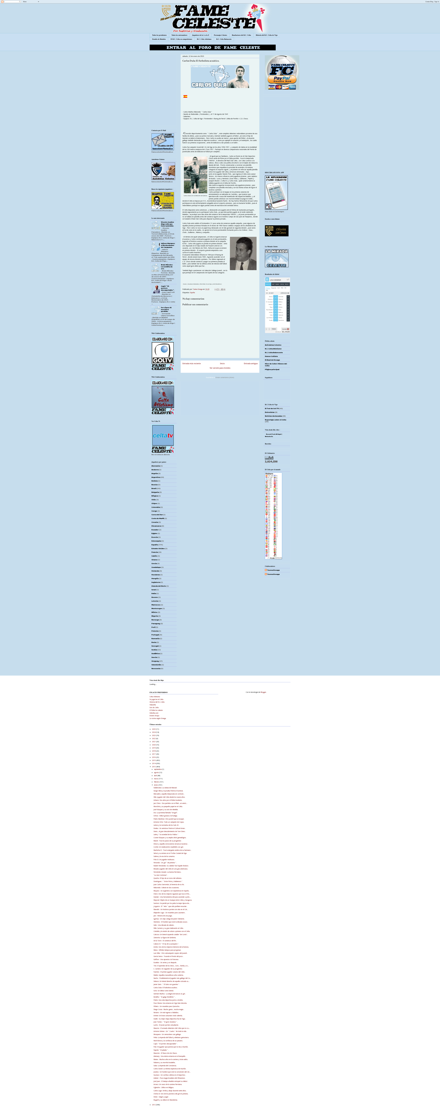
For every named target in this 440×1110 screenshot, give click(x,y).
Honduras (155, 574)
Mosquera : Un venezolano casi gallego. (167, 1034)
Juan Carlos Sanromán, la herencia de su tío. (169, 884)
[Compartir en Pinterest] (224, 289)
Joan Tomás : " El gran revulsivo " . (166, 1022)
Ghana (154, 559)
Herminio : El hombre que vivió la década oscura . (171, 922)
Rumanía (155, 638)
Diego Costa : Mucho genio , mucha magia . (169, 1009)
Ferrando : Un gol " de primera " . (165, 863)
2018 (154, 751)
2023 (154, 735)
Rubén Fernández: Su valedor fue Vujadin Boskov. (171, 866)
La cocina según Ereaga (158, 718)
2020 (154, 745)
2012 (154, 1105)
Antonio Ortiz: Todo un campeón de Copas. (169, 822)
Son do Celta (154, 707)
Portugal (155, 634)
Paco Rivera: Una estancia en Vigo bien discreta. (170, 1003)
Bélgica (154, 496)
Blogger (263, 692)
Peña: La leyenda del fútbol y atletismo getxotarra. (171, 1037)
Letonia (154, 601)
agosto (156, 772)
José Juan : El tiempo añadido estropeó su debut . (171, 1081)
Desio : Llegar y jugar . (161, 1097)
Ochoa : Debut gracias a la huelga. (165, 816)
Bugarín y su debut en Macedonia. (166, 1100)
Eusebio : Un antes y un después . (165, 962)
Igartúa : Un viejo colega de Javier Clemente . (169, 919)
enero (156, 785)
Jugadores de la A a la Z (200, 35)
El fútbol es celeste (156, 710)
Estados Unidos (158, 548)
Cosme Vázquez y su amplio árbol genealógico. (170, 838)
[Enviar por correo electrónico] (215, 289)
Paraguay (155, 623)
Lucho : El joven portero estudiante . (166, 1025)
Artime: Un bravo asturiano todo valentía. (168, 1016)
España (192, 292)
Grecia (154, 563)
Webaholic (269, 436)
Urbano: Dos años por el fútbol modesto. (168, 800)
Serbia (154, 649)
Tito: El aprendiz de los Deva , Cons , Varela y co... (171, 966)
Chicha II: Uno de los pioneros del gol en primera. (171, 1094)
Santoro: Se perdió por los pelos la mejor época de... (172, 903)
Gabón (154, 556)
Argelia (154, 473)
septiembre (158, 769)
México (154, 612)
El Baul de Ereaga (272, 360)
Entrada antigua (251, 363)
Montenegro (156, 608)
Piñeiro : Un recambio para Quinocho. (167, 1006)
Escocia (154, 537)
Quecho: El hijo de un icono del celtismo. (168, 878)
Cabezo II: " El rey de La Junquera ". (166, 944)
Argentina (155, 477)
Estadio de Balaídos (159, 39)
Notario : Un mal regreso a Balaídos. (166, 1012)
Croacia (154, 522)
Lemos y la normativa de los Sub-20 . (166, 825)
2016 (154, 757)
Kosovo (154, 597)
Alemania (155, 466)
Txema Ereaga (198, 289)
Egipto (154, 533)
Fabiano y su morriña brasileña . (165, 1062)
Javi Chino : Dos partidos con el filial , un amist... (170, 803)
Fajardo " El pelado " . (161, 1050)
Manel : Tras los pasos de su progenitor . (168, 841)
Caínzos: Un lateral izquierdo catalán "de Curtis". (171, 934)
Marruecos (155, 605)
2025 (154, 729)
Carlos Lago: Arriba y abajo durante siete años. (170, 1091)
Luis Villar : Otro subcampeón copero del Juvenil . (171, 953)
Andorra (155, 469)
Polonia (154, 631)
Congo (154, 511)
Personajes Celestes (220, 35)
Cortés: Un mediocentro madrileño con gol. (169, 847)
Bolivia (154, 481)
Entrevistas (269, 412)
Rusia (153, 642)
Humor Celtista (271, 356)
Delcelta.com (154, 713)
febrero (157, 782)
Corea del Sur (157, 514)
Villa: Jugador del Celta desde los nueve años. (169, 797)
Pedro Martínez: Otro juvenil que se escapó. (169, 819)
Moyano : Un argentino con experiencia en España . (172, 891)
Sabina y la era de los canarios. (164, 856)
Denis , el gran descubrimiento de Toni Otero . (170, 831)
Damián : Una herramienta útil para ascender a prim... (172, 897)
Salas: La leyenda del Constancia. (165, 1066)
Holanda (155, 571)
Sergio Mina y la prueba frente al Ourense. (168, 791)
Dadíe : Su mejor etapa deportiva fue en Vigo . (170, 1019)
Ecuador (154, 529)
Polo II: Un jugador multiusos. (164, 859)
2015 (154, 760)
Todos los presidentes (159, 35)
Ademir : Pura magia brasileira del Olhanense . (170, 1078)
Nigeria (154, 616)
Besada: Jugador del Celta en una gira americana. (171, 869)
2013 (154, 767)
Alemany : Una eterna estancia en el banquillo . (170, 1056)
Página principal (272, 369)
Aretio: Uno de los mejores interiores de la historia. (171, 947)
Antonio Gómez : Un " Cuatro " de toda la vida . (170, 1031)
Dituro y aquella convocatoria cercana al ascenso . (171, 844)
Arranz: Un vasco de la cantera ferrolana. (168, 1084)
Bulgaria (155, 492)
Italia (153, 593)
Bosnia (154, 484)
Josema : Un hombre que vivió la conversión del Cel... (172, 1072)
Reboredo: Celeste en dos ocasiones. (166, 888)
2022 (154, 738)
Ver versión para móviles (220, 368)
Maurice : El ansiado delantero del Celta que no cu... (172, 1028)
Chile (153, 499)
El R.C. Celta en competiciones (181, 39)
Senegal (155, 646)
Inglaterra (155, 582)
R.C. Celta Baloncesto (223, 39)
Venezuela (155, 668)
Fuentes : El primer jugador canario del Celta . (169, 972)
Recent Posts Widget (274, 434)
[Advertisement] (220, 398)
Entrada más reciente (191, 363)
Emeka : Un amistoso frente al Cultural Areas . (170, 828)
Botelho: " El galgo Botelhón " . (165, 997)
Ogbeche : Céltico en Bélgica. (164, 1087)
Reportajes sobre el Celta (275, 420)
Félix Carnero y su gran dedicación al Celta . (169, 928)
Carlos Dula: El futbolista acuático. (165, 987)
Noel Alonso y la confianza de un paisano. (168, 1041)
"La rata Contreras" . (161, 875)
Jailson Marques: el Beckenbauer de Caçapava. (168, 245)
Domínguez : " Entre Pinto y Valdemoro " (168, 881)
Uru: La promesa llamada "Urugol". (166, 813)
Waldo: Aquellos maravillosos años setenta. (169, 975)
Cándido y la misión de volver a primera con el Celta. (172, 931)
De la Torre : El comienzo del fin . (165, 941)
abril (155, 775)
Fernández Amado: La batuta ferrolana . (168, 872)
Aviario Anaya (154, 716)
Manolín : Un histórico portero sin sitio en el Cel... (171, 909)
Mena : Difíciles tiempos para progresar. (167, 950)
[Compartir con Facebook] (222, 289)
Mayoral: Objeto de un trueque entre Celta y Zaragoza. (173, 900)
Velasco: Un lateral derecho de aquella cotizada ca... (172, 981)
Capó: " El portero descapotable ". (165, 1044)
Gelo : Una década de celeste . (164, 925)
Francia (154, 552)
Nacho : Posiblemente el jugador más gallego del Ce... (172, 978)
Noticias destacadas (273, 416)
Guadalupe (156, 567)
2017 (154, 754)
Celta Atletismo (155, 697)
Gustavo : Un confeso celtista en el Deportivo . (170, 1075)
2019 (154, 748)
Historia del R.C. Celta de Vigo (267, 35)
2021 (154, 742)
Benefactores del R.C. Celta (241, 35)
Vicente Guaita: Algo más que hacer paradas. (167, 224)
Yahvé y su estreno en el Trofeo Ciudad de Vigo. (170, 853)
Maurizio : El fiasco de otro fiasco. (165, 1053)
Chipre (154, 503)
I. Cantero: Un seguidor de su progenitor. (168, 969)
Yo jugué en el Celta (156, 699)
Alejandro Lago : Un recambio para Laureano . (170, 913)
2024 (154, 732)
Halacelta (153, 705)
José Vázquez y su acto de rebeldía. (166, 809)
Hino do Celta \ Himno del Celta (276, 364)
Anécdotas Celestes (273, 345)
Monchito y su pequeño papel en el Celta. (168, 806)
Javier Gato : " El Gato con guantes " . (167, 984)
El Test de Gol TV (272, 408)
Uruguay (155, 661)
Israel (153, 589)
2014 (154, 763)
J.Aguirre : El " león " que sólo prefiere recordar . (170, 906)
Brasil (153, 488)
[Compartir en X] (220, 289)
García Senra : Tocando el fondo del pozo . (169, 956)
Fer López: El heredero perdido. (166, 309)
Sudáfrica (155, 653)
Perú (153, 627)
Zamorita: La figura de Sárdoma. (165, 938)
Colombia (155, 507)
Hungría (154, 578)
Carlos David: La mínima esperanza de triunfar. (170, 1069)
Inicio (222, 363)
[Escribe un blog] (218, 289)
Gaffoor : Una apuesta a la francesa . (166, 959)
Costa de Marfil (157, 518)
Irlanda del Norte (158, 586)
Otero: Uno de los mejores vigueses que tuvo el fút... (172, 894)
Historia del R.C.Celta (157, 702)
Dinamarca (156, 526)
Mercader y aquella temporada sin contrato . (169, 794)
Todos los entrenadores (179, 35)
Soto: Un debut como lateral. (164, 991)
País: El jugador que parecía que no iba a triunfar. (171, 1047)
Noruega (155, 619)
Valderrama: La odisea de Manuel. (165, 788)
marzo (156, 779)
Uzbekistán (156, 664)
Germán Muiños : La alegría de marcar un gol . (170, 994)
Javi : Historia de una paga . (163, 916)
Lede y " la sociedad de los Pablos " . (166, 834)
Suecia (154, 657)
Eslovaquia (156, 541)
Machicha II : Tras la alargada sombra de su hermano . (172, 850)
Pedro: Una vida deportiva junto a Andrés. (168, 1000)
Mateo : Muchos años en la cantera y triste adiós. (171, 1059)
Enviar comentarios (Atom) (225, 377)
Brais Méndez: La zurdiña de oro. (167, 266)
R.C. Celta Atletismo (204, 39)
